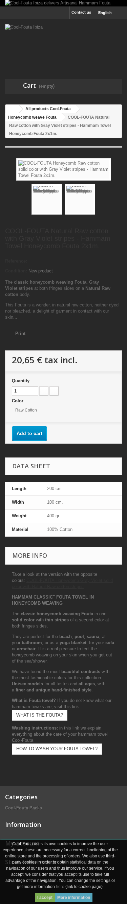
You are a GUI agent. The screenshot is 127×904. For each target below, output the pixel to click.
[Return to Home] (12, 109)
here (60, 886)
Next (101, 200)
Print (20, 333)
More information (73, 897)
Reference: (16, 261)
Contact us (81, 12)
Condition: (16, 270)
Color (18, 400)
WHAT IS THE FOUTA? (39, 715)
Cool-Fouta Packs (23, 807)
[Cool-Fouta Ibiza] (63, 43)
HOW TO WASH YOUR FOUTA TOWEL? (57, 748)
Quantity (20, 380)
